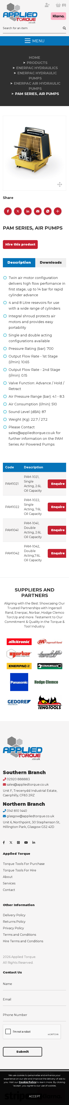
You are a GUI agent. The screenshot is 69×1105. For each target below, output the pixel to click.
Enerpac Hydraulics (37, 68)
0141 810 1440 (17, 811)
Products (37, 63)
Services (9, 883)
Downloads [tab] (51, 262)
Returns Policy (14, 921)
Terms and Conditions (19, 935)
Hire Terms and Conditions (23, 941)
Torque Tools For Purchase (24, 864)
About (8, 877)
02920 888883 (18, 779)
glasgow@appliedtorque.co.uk (30, 816)
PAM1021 (12, 484)
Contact (9, 890)
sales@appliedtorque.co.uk (28, 784)
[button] (8, 211)
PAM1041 (12, 530)
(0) (64, 5)
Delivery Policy (14, 915)
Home (34, 58)
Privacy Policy (13, 928)
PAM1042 (12, 553)
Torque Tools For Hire (19, 870)
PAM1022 (12, 507)
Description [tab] (19, 262)
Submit (22, 1051)
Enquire (58, 484)
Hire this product (20, 244)
